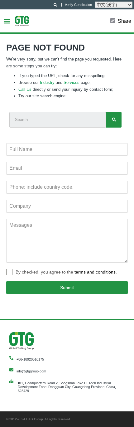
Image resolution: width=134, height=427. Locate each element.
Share (124, 21)
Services (71, 82)
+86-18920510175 (30, 359)
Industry (47, 82)
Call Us (24, 89)
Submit (67, 287)
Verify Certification (78, 5)
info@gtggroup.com (31, 371)
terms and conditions (95, 271)
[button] (7, 21)
